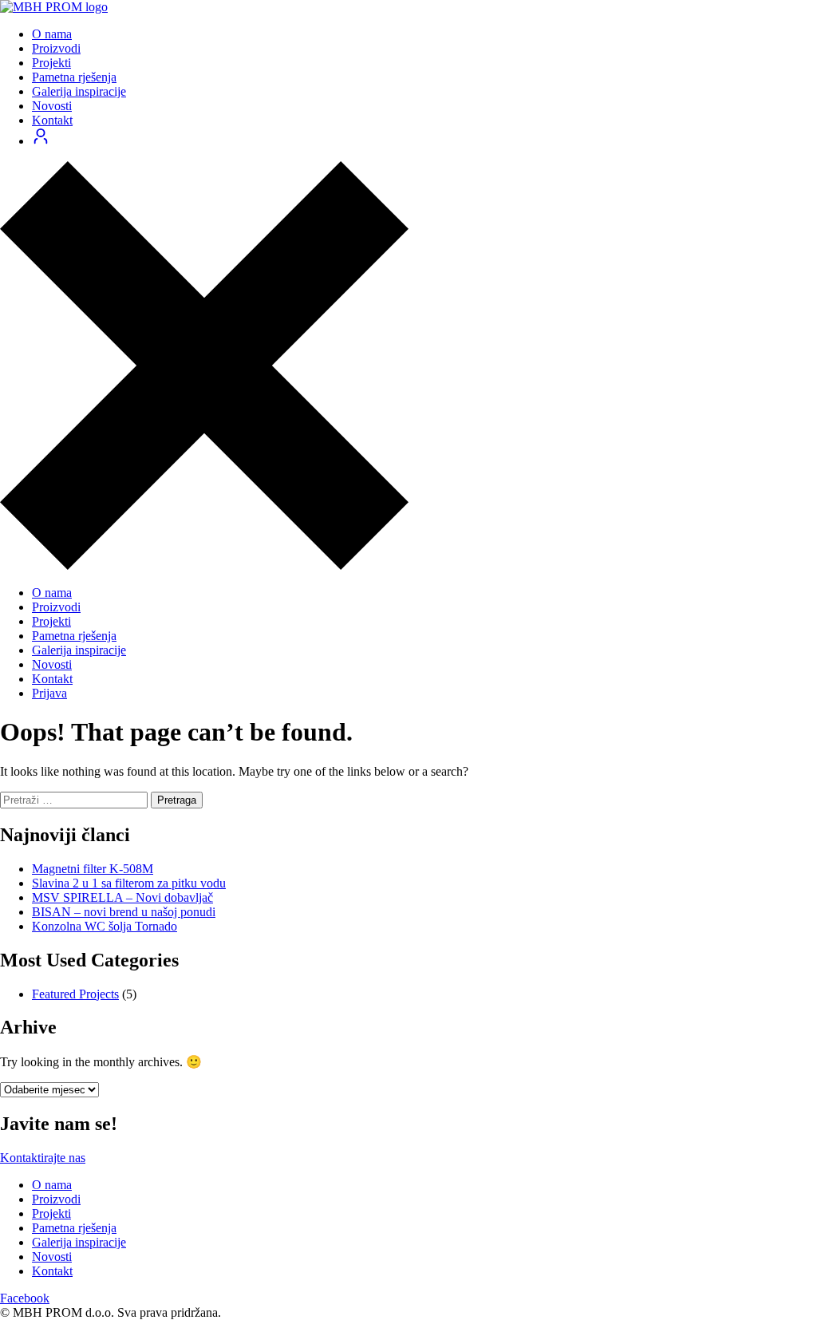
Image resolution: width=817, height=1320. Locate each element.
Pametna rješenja (74, 77)
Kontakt (52, 120)
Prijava (49, 693)
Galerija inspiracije (79, 91)
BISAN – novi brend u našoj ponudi (123, 912)
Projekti (51, 62)
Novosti (52, 106)
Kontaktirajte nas (42, 1157)
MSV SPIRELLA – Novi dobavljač (122, 897)
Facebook (24, 1298)
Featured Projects (75, 994)
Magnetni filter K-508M (92, 868)
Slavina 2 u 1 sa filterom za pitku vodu (129, 883)
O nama (52, 34)
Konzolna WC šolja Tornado (104, 926)
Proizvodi (56, 48)
